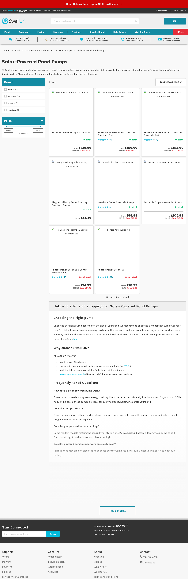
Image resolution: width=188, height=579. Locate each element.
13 (111, 277)
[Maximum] (40, 126)
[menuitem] (7, 32)
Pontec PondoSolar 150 (111, 269)
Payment (7, 566)
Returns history (56, 561)
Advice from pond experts (72, 374)
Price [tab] (8, 121)
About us (99, 556)
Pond (18, 50)
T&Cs (127, 366)
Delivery (6, 561)
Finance (6, 571)
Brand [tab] (8, 82)
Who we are (100, 566)
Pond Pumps (65, 50)
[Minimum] (6, 126)
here (75, 339)
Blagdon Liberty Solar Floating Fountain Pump (70, 203)
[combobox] (92, 21)
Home (6, 50)
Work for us (100, 571)
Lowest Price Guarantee (15, 576)
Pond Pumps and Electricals (39, 50)
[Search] (135, 21)
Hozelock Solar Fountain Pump (116, 202)
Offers (5, 556)
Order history (55, 556)
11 (110, 140)
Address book (55, 566)
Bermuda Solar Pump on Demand (71, 132)
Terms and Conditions (106, 576)
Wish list (53, 571)
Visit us (98, 561)
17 (65, 277)
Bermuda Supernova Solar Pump (163, 202)
